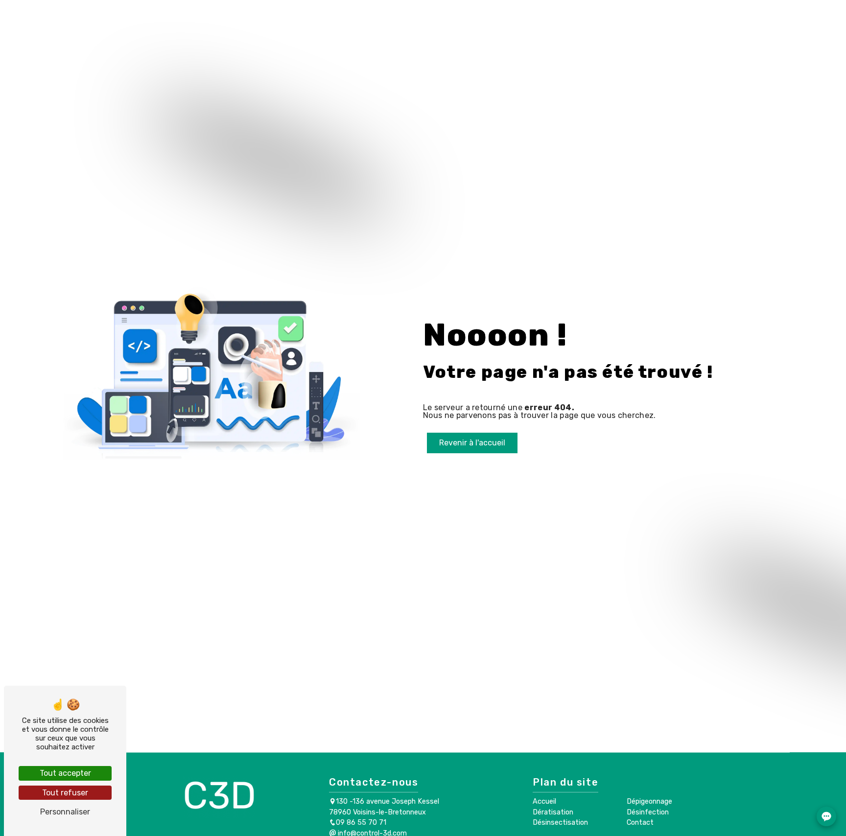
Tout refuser (65, 792)
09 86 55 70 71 (361, 822)
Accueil (252, 25)
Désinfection (535, 25)
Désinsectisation (386, 25)
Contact (592, 25)
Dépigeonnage (465, 25)
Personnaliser (65, 811)
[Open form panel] (826, 816)
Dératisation (308, 25)
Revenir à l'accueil (472, 442)
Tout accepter (65, 773)
